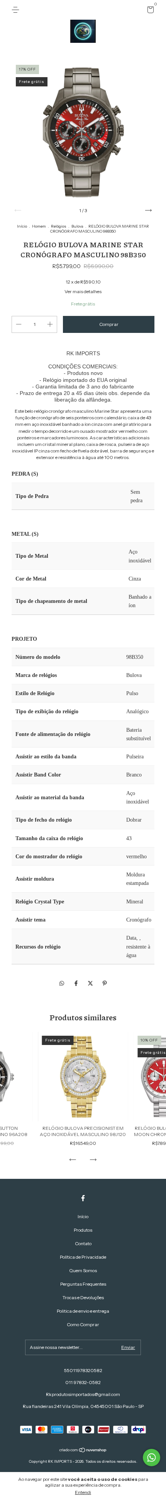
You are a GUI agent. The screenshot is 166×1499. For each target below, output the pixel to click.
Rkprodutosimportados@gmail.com (83, 1394)
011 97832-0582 (83, 1382)
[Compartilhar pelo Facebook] (76, 983)
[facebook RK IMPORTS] (83, 1198)
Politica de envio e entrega (83, 1311)
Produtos (83, 1230)
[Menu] (17, 10)
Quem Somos (83, 1270)
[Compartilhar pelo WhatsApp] (61, 983)
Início (22, 226)
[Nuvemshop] (83, 1450)
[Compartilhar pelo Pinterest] (104, 983)
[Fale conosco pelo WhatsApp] (151, 1457)
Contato (83, 1243)
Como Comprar (83, 1324)
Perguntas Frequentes (83, 1284)
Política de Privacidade (83, 1257)
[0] (149, 11)
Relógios (58, 226)
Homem (39, 226)
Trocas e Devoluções (83, 1297)
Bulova (77, 226)
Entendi (83, 1492)
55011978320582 (83, 1370)
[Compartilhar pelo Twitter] (91, 983)
